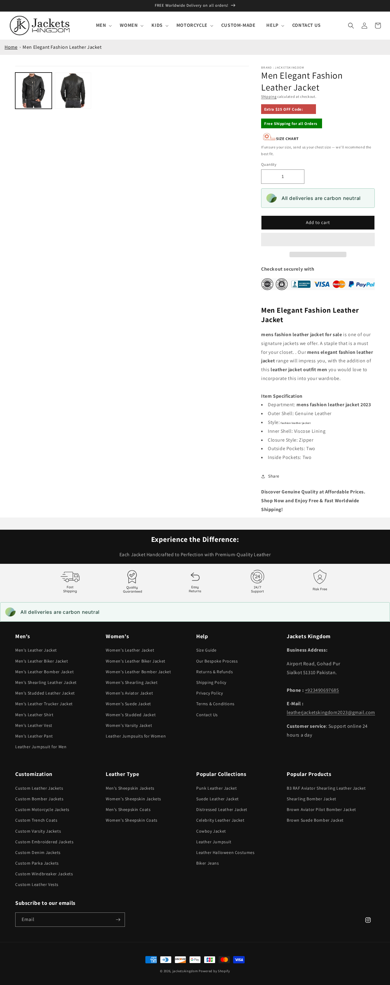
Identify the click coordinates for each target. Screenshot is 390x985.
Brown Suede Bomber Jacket (315, 820)
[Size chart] (281, 139)
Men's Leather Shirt (34, 714)
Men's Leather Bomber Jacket (44, 671)
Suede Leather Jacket (217, 799)
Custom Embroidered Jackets (44, 842)
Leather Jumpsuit (214, 842)
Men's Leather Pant (34, 736)
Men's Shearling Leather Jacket (46, 682)
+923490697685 (322, 690)
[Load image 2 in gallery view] (73, 91)
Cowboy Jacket (211, 831)
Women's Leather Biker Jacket (135, 661)
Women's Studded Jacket (131, 714)
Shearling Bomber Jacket (311, 799)
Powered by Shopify (214, 971)
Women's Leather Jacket (130, 650)
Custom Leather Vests (36, 884)
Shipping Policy (211, 682)
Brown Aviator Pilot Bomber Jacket (321, 809)
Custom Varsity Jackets (38, 831)
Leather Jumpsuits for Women (136, 736)
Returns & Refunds (214, 671)
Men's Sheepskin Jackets (130, 788)
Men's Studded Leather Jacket (45, 693)
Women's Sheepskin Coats (132, 820)
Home (11, 47)
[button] (318, 240)
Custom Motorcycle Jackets (42, 809)
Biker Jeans (207, 863)
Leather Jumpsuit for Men (40, 746)
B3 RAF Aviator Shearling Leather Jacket (326, 788)
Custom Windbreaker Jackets (44, 874)
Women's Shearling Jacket (132, 682)
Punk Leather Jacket (216, 788)
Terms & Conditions (215, 703)
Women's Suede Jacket (128, 703)
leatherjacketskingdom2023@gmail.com (331, 712)
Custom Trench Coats (36, 820)
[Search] (351, 25)
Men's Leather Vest (33, 725)
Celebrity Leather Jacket (220, 820)
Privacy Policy (209, 693)
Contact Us (207, 714)
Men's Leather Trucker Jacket (44, 703)
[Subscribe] (118, 919)
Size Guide (206, 650)
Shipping (269, 96)
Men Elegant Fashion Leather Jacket (62, 47)
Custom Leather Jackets (39, 788)
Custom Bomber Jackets (39, 799)
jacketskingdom (185, 971)
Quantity (268, 164)
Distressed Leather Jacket (221, 809)
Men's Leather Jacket (36, 650)
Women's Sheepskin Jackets (133, 799)
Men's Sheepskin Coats (128, 809)
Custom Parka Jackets (37, 863)
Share (273, 476)
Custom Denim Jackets (38, 852)
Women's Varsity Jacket (129, 725)
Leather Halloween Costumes (225, 852)
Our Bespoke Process (217, 661)
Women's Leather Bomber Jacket (138, 671)
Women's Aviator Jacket (129, 693)
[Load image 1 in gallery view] (33, 91)
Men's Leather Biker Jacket (41, 661)
